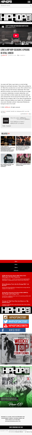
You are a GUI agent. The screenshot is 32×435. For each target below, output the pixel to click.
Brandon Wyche (19, 431)
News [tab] (16, 261)
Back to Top (29, 431)
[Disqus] (16, 194)
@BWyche (4, 55)
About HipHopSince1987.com (16, 427)
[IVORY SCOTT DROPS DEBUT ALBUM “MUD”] (23, 158)
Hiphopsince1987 (20, 111)
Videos (29, 113)
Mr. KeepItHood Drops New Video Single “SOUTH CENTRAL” (7, 165)
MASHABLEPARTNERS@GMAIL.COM (12, 421)
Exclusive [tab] (16, 270)
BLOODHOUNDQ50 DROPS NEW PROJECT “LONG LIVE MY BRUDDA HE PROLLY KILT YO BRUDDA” (23, 148)
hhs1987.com (13, 111)
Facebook (8, 126)
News (4, 112)
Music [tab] (16, 264)
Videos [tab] (16, 267)
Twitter (3, 126)
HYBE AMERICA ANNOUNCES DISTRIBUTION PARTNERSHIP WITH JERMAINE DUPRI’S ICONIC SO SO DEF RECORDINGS (8, 149)
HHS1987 (8, 111)
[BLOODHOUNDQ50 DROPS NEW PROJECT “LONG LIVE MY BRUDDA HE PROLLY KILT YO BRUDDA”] (23, 141)
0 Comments (22, 55)
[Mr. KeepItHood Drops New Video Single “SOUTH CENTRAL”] (8, 158)
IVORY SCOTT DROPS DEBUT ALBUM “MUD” (23, 165)
